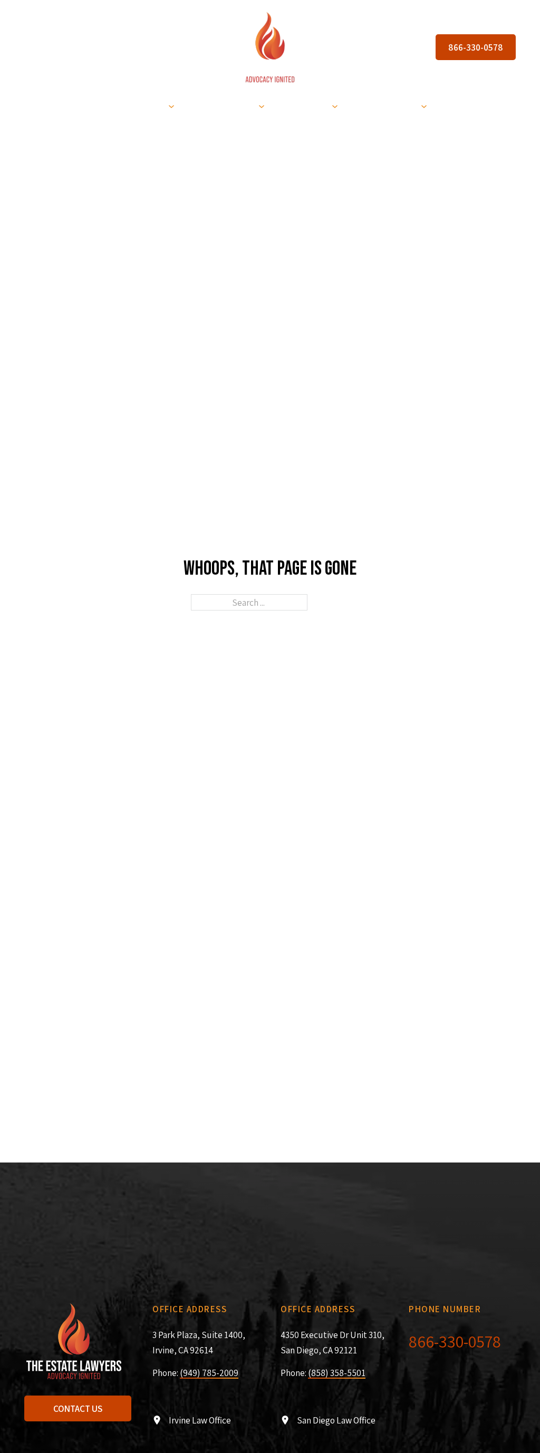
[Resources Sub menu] (335, 106)
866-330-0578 (475, 47)
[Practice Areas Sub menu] (171, 106)
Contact (460, 106)
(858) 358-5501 (336, 1373)
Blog (362, 106)
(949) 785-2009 (209, 1373)
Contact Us (77, 1408)
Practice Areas (131, 106)
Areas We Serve (221, 106)
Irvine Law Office (200, 1420)
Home (72, 106)
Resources (302, 106)
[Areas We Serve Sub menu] (261, 106)
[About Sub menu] (424, 106)
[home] (270, 47)
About (402, 106)
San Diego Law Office (336, 1420)
